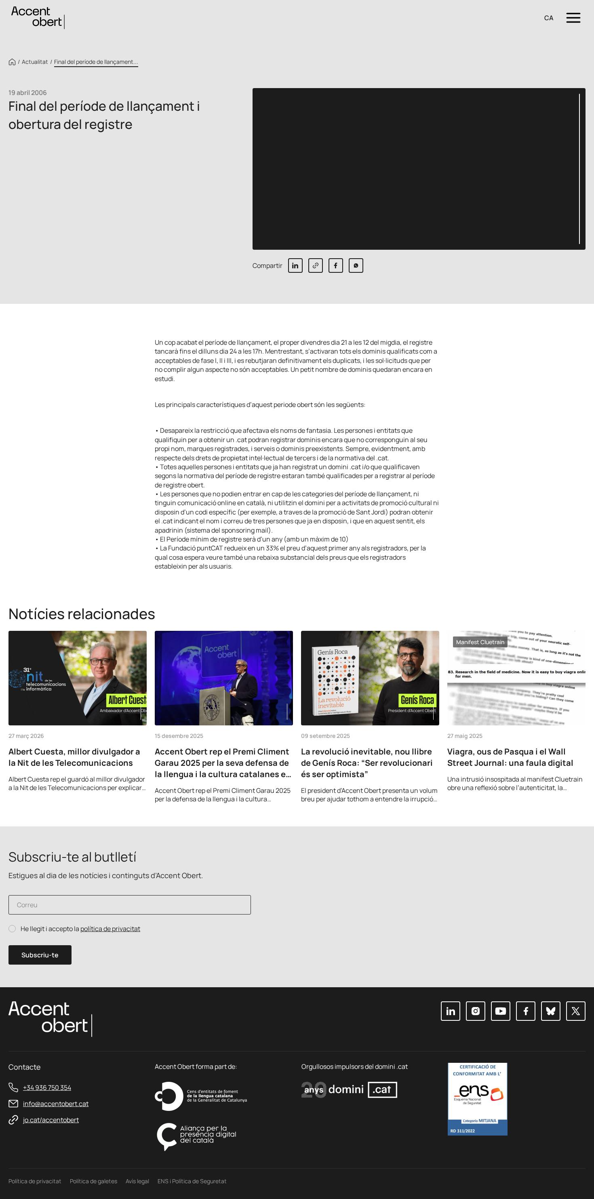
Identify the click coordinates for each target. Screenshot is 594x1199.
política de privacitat (110, 928)
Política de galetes (93, 1181)
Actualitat (35, 62)
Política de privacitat (34, 1181)
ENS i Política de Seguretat (192, 1181)
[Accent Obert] (38, 17)
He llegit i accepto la (80, 929)
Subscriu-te (40, 954)
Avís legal (137, 1181)
